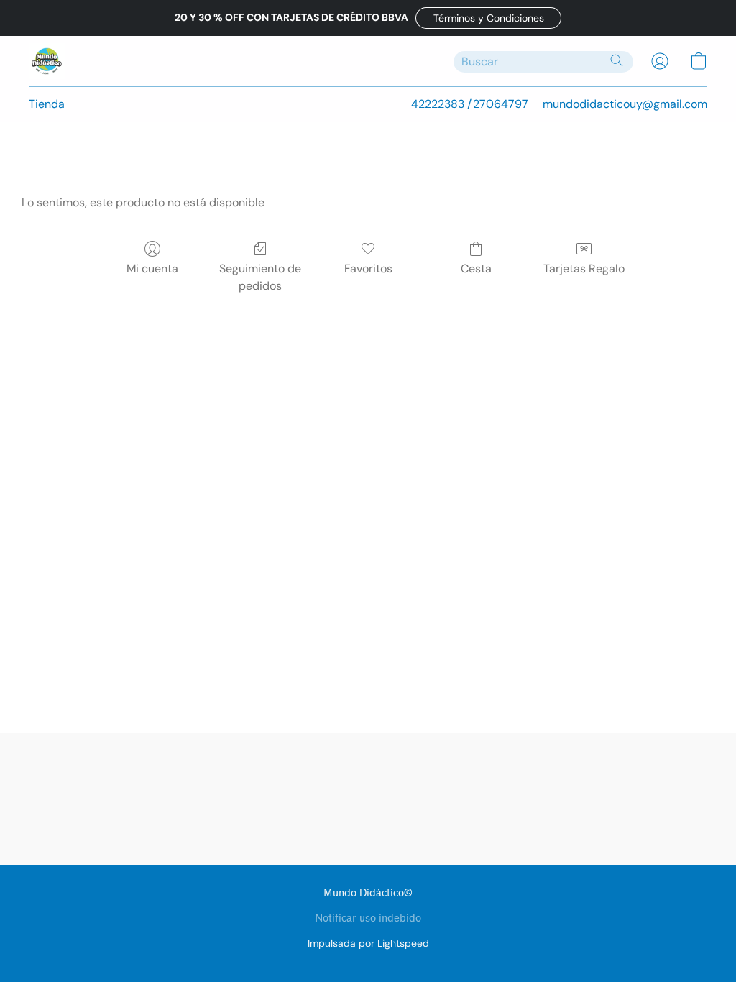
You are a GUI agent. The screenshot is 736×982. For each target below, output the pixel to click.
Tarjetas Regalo (584, 268)
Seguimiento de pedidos (260, 277)
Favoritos (368, 268)
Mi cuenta (152, 268)
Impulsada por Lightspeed (368, 943)
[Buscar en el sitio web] (616, 60)
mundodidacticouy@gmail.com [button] (625, 103)
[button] (488, 18)
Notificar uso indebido (368, 918)
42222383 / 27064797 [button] (469, 103)
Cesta (476, 268)
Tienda (47, 103)
